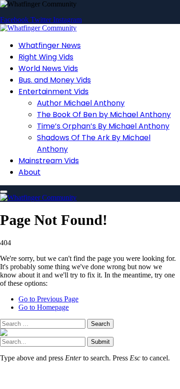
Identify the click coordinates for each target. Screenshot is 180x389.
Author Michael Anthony (81, 103)
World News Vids (48, 68)
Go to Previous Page (48, 299)
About (29, 172)
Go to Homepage (43, 307)
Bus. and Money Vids (54, 80)
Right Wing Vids (45, 57)
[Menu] (3, 191)
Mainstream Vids (48, 160)
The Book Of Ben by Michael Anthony (104, 114)
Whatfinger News (49, 45)
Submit (100, 341)
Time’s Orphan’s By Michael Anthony (103, 126)
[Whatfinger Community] (38, 28)
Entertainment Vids (53, 91)
